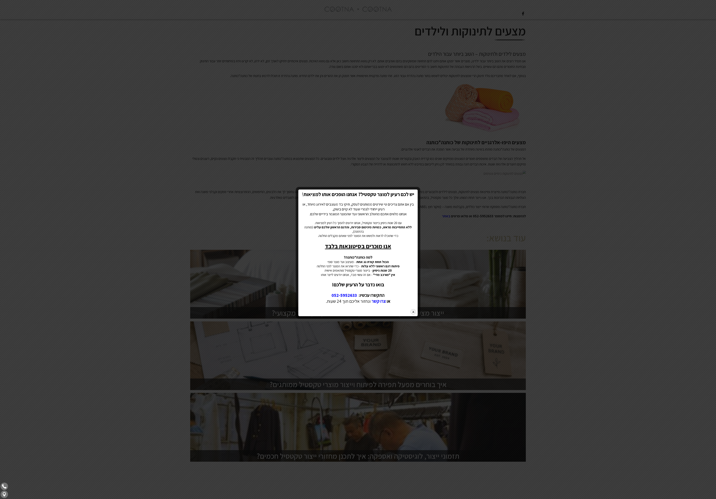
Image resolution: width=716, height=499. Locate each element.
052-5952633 (344, 295)
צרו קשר (379, 301)
